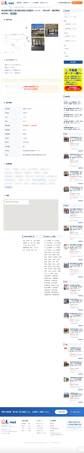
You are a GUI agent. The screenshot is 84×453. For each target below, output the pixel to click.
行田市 (58, 252)
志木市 (53, 264)
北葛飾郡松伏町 (55, 294)
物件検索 (19, 2)
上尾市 (58, 259)
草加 (31, 247)
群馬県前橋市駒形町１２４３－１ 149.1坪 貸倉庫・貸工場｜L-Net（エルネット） (73, 128)
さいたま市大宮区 (48, 243)
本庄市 (45, 257)
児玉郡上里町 (54, 290)
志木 (24, 250)
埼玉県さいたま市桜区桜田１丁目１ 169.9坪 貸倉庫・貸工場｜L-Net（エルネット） (73, 103)
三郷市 (54, 268)
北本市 (58, 266)
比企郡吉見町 (54, 283)
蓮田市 (59, 268)
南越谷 (38, 243)
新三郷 (27, 240)
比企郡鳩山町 (47, 285)
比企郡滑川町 (47, 280)
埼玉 (29, 426)
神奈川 (23, 426)
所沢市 (49, 254)
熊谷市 (49, 252)
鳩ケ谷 (29, 245)
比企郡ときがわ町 (55, 285)
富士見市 (50, 268)
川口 (31, 240)
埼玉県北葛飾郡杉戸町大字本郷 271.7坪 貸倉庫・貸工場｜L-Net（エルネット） (73, 109)
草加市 (45, 261)
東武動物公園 (26, 247)
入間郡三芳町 (55, 275)
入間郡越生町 (55, 278)
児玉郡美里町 (55, 287)
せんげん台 (35, 247)
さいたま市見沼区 (57, 243)
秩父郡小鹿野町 (47, 287)
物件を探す (62, 412)
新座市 (45, 266)
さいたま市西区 (47, 240)
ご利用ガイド (26, 2)
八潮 (31, 243)
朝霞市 (49, 264)
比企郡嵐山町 (54, 280)
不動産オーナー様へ (41, 433)
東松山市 (50, 257)
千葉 (23, 428)
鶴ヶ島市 (54, 271)
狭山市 (60, 257)
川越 (35, 240)
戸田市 (57, 261)
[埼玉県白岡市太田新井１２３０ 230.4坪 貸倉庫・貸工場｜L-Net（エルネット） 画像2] (37, 30)
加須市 (58, 254)
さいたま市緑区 (47, 250)
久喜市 (53, 266)
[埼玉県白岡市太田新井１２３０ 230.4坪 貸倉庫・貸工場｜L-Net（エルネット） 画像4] (37, 44)
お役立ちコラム (44, 2)
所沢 (35, 243)
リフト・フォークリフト (39, 180)
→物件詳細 (80, 151)
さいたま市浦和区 (48, 247)
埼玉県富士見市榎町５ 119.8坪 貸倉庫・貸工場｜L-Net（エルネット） (73, 122)
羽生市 (45, 259)
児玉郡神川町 (47, 290)
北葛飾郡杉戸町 (47, 294)
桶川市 (49, 266)
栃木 (29, 428)
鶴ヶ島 (33, 245)
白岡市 (55, 273)
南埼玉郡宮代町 (54, 292)
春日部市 (55, 257)
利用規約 (52, 430)
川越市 (45, 252)
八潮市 (45, 268)
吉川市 (45, 273)
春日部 (38, 240)
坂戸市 (45, 271)
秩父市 (45, 254)
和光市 (58, 264)
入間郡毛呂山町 (47, 278)
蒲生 (32, 250)
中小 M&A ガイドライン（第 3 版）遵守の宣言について (56, 434)
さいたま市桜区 (56, 245)
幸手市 (49, 271)
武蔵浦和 (25, 243)
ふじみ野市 (50, 273)
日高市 (59, 271)
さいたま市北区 (55, 240)
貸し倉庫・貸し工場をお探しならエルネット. (42, 442)
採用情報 (52, 426)
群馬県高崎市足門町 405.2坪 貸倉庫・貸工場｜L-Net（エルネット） (73, 115)
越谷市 (49, 261)
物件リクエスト (40, 423)
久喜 (36, 250)
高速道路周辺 (8, 187)
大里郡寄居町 (47, 292)
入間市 (45, 264)
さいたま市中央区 (48, 245)
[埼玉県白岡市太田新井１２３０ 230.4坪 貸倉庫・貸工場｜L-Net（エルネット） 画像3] (51, 30)
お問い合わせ (76, 412)
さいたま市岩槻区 (56, 250)
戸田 (24, 240)
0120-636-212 (75, 424)
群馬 (23, 430)
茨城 (29, 430)
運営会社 (52, 423)
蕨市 (53, 261)
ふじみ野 (25, 245)
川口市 (53, 252)
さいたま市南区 (56, 247)
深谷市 (53, 259)
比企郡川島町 (47, 283)
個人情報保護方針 (54, 428)
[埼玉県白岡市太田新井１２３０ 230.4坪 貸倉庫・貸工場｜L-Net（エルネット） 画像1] (17, 37)
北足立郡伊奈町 (47, 275)
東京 (29, 423)
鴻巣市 (49, 259)
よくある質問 (35, 2)
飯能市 (53, 254)
